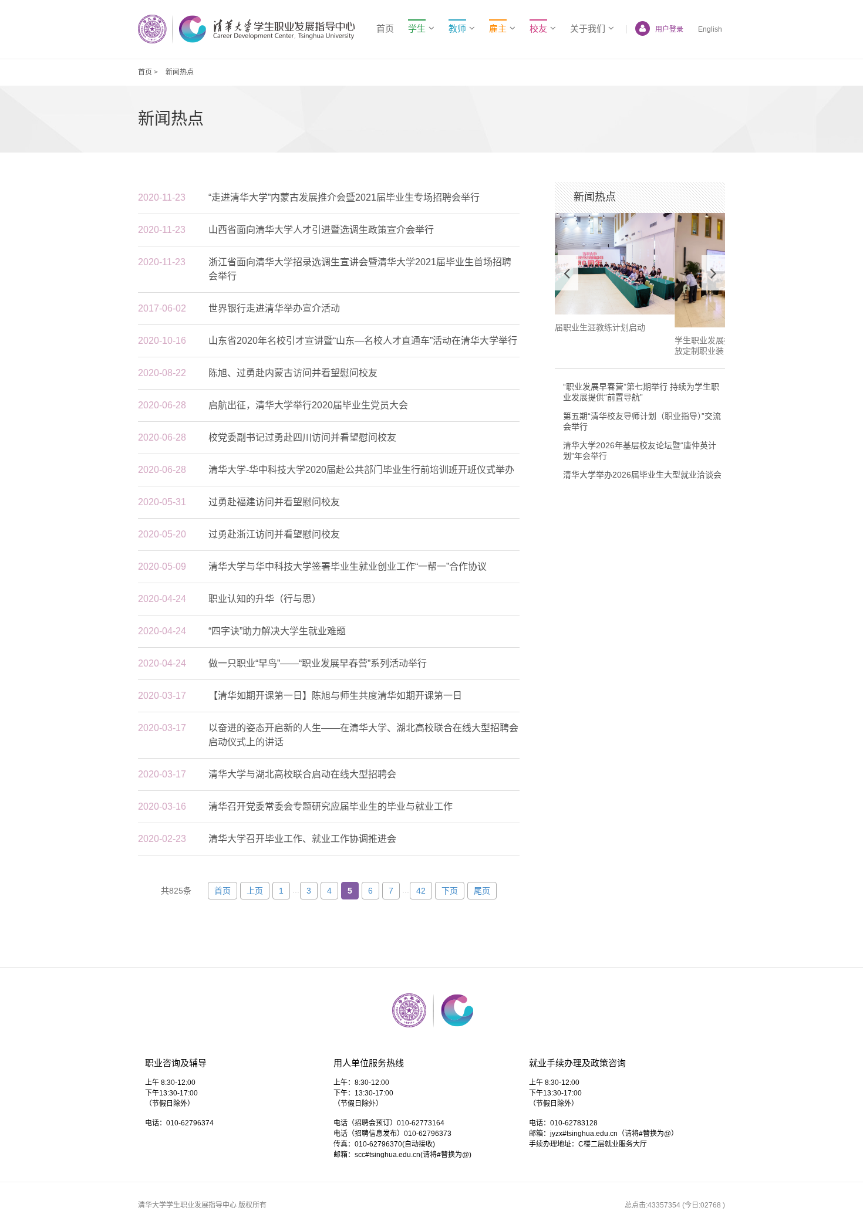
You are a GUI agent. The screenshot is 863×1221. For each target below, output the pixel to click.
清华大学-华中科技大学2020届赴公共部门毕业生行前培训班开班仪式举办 (361, 470)
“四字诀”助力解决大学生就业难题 (277, 631)
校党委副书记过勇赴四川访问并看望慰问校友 (302, 437)
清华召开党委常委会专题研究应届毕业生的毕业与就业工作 (330, 806)
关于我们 (587, 28)
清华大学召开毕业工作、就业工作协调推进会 (302, 839)
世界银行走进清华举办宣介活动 (274, 308)
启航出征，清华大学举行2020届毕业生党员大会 (308, 405)
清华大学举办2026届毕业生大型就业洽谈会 (642, 474)
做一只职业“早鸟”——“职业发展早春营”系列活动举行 (317, 663)
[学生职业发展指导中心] (246, 29)
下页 (449, 890)
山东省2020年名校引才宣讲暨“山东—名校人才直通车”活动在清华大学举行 (362, 341)
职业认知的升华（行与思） (264, 599)
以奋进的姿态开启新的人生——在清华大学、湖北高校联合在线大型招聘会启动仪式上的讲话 (363, 735)
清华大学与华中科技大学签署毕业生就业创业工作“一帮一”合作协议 (347, 566)
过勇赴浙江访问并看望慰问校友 (274, 534)
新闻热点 (180, 72)
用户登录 (669, 29)
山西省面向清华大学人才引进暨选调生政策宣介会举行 (321, 230)
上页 (255, 890)
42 (421, 890)
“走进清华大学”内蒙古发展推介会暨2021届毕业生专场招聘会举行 (344, 197)
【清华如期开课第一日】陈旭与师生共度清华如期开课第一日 (335, 696)
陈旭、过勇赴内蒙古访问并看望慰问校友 (292, 373)
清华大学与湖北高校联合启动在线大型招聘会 (302, 774)
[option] (640, 285)
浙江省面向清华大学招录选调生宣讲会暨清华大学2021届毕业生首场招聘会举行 (359, 269)
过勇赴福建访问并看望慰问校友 (274, 502)
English (710, 29)
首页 (385, 28)
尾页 (482, 890)
